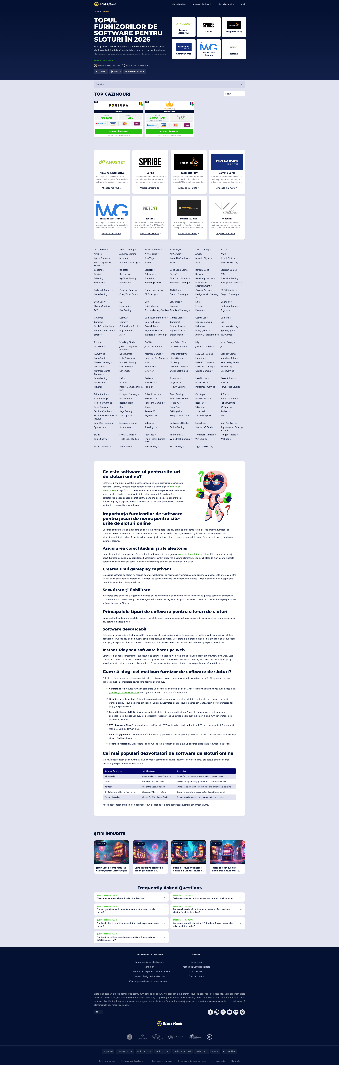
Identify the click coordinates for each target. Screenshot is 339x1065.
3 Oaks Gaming (153, 249)
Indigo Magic (177, 334)
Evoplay (174, 306)
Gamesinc (226, 317)
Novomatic (125, 370)
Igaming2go (227, 330)
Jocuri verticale (177, 346)
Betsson (199, 274)
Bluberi (148, 278)
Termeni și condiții (107, 1061)
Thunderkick (176, 434)
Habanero (200, 326)
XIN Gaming (176, 446)
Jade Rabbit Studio (179, 342)
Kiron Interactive (178, 353)
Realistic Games (203, 398)
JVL (222, 346)
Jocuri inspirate (152, 346)
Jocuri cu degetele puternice (128, 348)
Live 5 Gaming (177, 358)
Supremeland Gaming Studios (232, 429)
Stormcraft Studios (205, 427)
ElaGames (175, 301)
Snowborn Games (128, 423)
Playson (225, 382)
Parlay (148, 378)
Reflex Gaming (228, 402)
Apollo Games (101, 258)
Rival (122, 407)
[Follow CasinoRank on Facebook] (210, 1012)
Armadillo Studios (179, 258)
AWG (198, 262)
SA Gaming (226, 407)
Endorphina (125, 306)
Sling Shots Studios (180, 415)
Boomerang (125, 282)
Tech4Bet (149, 434)
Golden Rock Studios (130, 326)
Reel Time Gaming (154, 402)
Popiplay (149, 386)
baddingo (99, 269)
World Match (126, 446)
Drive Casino (100, 301)
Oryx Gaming (101, 378)
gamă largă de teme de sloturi (124, 692)
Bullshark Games (103, 290)
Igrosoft (98, 334)
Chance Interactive (154, 290)
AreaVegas (150, 258)
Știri (243, 4)
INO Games (227, 334)
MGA (147, 362)
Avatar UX (150, 262)
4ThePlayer (176, 249)
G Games (99, 317)
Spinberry (99, 427)
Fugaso (224, 310)
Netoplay (149, 366)
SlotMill (225, 415)
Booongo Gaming (179, 282)
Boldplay (98, 282)
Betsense (149, 274)
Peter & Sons (227, 378)
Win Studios (201, 438)
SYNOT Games (126, 434)
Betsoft (174, 274)
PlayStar (98, 386)
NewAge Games (178, 366)
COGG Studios (228, 290)
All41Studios (151, 253)
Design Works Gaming (206, 294)
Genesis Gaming (203, 321)
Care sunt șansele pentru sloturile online (149, 971)
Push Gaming (177, 394)
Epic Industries (152, 306)
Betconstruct (126, 274)
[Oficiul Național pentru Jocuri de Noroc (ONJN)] (129, 1037)
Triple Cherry (100, 438)
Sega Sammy (126, 411)
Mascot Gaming (102, 362)
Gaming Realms (153, 321)
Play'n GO (150, 382)
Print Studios (101, 394)
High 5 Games (126, 330)
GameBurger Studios (155, 317)
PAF (121, 378)
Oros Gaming (228, 370)
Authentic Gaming (128, 262)
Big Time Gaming (128, 278)
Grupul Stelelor (178, 326)
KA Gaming (100, 353)
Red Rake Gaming (230, 398)
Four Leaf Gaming (179, 310)
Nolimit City (227, 366)
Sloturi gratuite (226, 4)
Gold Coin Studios (103, 326)
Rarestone (124, 398)
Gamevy (123, 321)
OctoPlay (149, 370)
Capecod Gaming (128, 290)
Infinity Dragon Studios (207, 334)
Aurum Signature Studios (102, 264)
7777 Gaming (202, 249)
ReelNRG (174, 402)
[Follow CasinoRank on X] (223, 1012)
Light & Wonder (127, 358)
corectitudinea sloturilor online (193, 554)
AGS (223, 249)
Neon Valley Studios (231, 362)
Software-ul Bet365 (180, 423)
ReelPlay (199, 402)
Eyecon (199, 306)
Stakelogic (150, 427)
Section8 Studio (102, 411)
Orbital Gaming (203, 370)
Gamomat (175, 321)
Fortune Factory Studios (157, 310)
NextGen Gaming (204, 366)
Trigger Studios (229, 434)
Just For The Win (203, 346)
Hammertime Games (105, 330)
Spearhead (201, 423)
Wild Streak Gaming (180, 438)
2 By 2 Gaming (126, 249)
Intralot (98, 342)
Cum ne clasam (196, 976)
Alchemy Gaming (128, 253)
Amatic (199, 253)
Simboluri (149, 966)
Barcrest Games (229, 269)
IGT (121, 334)
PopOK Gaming (178, 386)
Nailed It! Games (203, 362)
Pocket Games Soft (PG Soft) (131, 388)
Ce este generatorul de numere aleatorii (149, 981)
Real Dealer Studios (180, 398)
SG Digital (175, 411)
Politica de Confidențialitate (196, 966)
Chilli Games (176, 290)
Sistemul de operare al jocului (105, 417)
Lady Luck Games (204, 353)
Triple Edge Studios (129, 438)
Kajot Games (126, 353)
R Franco (225, 394)
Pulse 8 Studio (152, 394)
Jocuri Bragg (227, 342)
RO (97, 1012)
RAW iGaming (152, 398)
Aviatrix (174, 262)
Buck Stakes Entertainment (203, 284)
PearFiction (201, 378)
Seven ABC (150, 411)
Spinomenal (125, 427)
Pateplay (174, 378)
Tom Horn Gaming (205, 434)
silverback (200, 411)
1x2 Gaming (100, 249)
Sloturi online (179, 4)
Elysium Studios (102, 306)
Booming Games (153, 282)
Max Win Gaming (128, 362)
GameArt (124, 317)
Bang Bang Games (179, 269)
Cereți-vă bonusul (118, 131)
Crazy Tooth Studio (129, 294)
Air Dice (98, 253)
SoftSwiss (150, 423)
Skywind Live (151, 415)
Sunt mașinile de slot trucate (149, 962)
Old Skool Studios (179, 370)
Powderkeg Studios (231, 386)
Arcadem (124, 258)
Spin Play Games (229, 423)
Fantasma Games (230, 306)
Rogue (148, 407)
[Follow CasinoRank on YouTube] (229, 1012)
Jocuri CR (98, 346)
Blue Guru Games (179, 278)
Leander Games (229, 353)
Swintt (97, 434)
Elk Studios (226, 301)
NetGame (99, 366)
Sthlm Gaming (177, 427)
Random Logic (101, 398)
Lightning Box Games (156, 358)
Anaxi (224, 253)
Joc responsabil (218, 1061)
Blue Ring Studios (204, 278)
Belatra (98, 274)
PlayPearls (200, 382)
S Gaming (200, 407)
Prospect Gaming (128, 394)
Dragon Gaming (229, 294)
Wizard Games (101, 446)
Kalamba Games (153, 353)
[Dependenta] (195, 1037)
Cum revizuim (196, 971)
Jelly (197, 342)
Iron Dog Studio (127, 342)
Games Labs (201, 317)
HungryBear (201, 330)
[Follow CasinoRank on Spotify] (236, 1012)
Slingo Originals (203, 415)
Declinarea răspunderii (162, 1061)
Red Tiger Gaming (103, 402)
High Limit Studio (179, 330)
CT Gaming (150, 294)
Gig (223, 321)
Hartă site (235, 1061)
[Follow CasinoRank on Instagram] (216, 1012)
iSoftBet (149, 342)
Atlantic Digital (203, 258)
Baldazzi (123, 269)
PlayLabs (174, 382)
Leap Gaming (101, 358)
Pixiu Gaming (101, 382)
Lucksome (200, 358)
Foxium (199, 310)
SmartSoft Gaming (103, 423)
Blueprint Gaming (230, 278)
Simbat (224, 411)
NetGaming (125, 366)
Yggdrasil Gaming (204, 446)
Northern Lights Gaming (102, 372)
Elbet (198, 301)
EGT (121, 301)
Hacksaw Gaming (230, 326)
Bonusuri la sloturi (201, 4)
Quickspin (200, 394)
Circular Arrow (203, 290)
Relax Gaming (101, 407)
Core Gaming (101, 294)
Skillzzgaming (126, 415)
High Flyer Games (154, 330)
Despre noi (196, 962)
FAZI (96, 310)
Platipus (123, 382)
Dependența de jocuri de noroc (192, 1061)
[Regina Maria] (142, 1037)
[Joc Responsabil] (176, 1037)
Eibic (147, 301)
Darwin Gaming (178, 294)
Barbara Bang (202, 269)
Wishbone (226, 438)
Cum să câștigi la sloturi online (149, 976)
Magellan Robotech (231, 358)
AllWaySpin (176, 253)
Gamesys (99, 321)
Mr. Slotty (175, 362)
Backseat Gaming (230, 262)
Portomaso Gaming (205, 386)
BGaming (99, 278)
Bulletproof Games (230, 282)
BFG (223, 274)
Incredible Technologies (157, 334)
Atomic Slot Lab (229, 258)
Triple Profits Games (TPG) (155, 440)
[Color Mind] (157, 1037)
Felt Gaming (125, 310)
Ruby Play (175, 407)
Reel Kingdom (126, 402)
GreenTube (150, 326)
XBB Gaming (151, 446)
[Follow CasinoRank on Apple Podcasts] (242, 1012)
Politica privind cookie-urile (133, 1061)
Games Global (177, 317)
